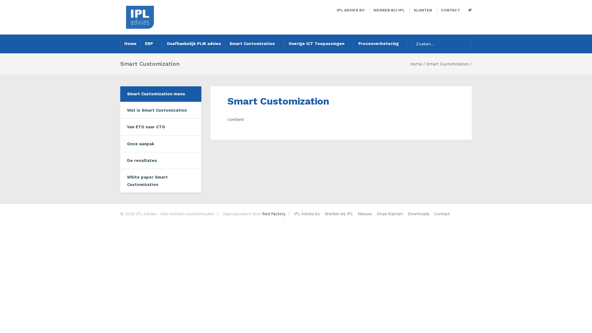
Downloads (419, 214)
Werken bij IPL (389, 10)
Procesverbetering (378, 43)
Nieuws (365, 214)
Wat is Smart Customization (157, 110)
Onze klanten (390, 214)
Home (130, 43)
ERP (149, 43)
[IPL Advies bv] (140, 16)
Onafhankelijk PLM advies (194, 43)
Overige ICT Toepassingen (316, 43)
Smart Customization (252, 43)
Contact (450, 10)
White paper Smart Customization (147, 181)
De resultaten (142, 160)
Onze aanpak (140, 144)
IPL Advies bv (350, 10)
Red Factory (274, 214)
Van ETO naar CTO (146, 127)
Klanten (423, 10)
